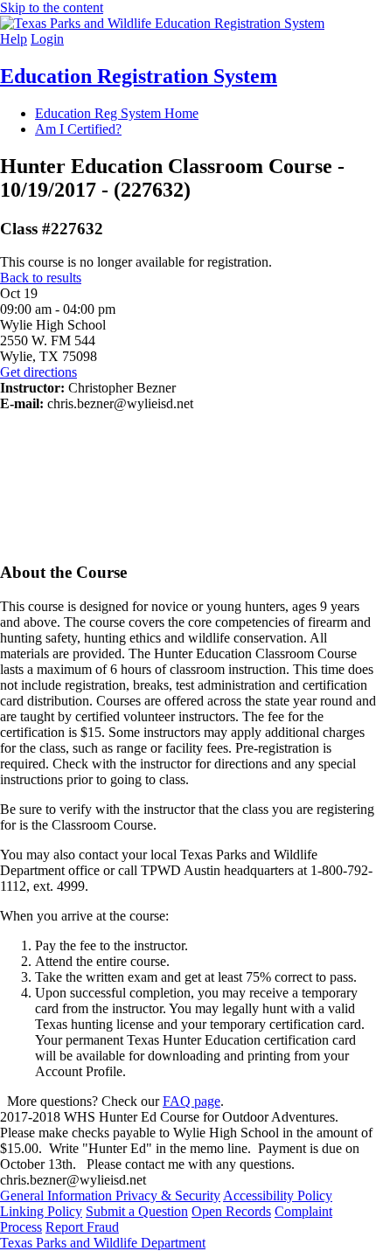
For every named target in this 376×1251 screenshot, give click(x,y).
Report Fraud (82, 1227)
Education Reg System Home (116, 113)
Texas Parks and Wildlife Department (102, 1242)
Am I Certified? (78, 129)
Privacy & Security (167, 1195)
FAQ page (191, 1101)
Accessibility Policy (277, 1195)
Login (47, 38)
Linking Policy (41, 1211)
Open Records (231, 1211)
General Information (57, 1195)
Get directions (38, 372)
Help (13, 38)
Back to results (40, 277)
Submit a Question (137, 1211)
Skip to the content (51, 7)
